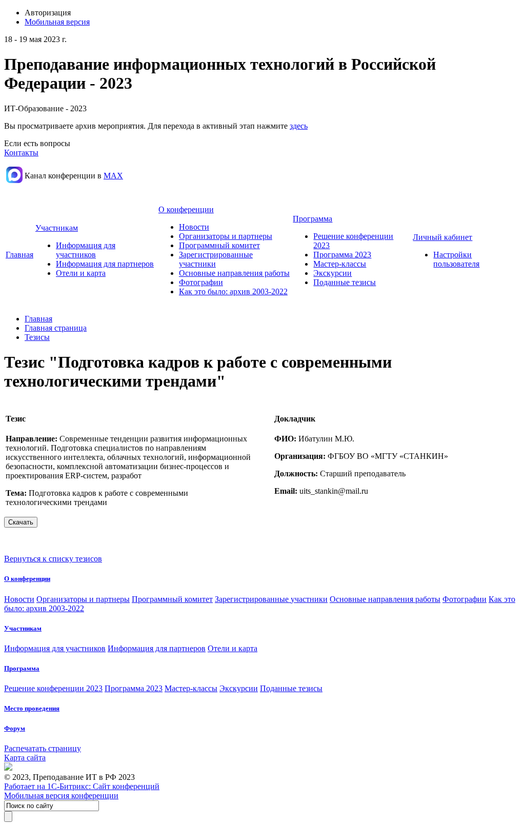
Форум (14, 728)
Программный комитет (219, 245)
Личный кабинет (442, 237)
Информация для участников (85, 250)
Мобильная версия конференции (61, 795)
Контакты (21, 152)
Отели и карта (81, 273)
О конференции (186, 209)
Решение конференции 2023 (53, 688)
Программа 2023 (342, 254)
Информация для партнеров (105, 263)
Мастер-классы (339, 263)
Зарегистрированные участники (271, 599)
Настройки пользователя (456, 259)
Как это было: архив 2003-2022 (233, 291)
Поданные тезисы (344, 282)
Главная (19, 254)
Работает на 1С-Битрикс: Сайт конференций (81, 786)
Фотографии (201, 282)
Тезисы (37, 337)
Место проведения (31, 708)
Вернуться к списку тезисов (53, 558)
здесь (299, 126)
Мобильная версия (57, 21)
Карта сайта (25, 757)
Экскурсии (332, 273)
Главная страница (56, 328)
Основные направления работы (234, 273)
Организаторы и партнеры (225, 236)
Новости (194, 227)
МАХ (113, 175)
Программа (312, 218)
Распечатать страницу (42, 748)
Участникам (56, 228)
